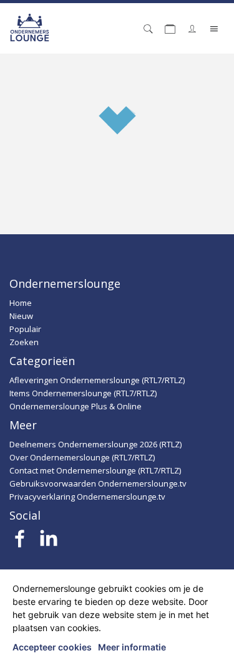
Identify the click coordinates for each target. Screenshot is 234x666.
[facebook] (20, 542)
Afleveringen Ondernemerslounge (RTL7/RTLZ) (97, 380)
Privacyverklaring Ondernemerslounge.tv (87, 496)
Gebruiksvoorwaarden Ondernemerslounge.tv (98, 483)
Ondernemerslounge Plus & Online (75, 406)
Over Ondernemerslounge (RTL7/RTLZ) (82, 457)
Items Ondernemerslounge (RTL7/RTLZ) (83, 393)
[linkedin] (48, 542)
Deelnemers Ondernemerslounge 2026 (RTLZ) (95, 444)
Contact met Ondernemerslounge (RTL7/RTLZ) (95, 470)
